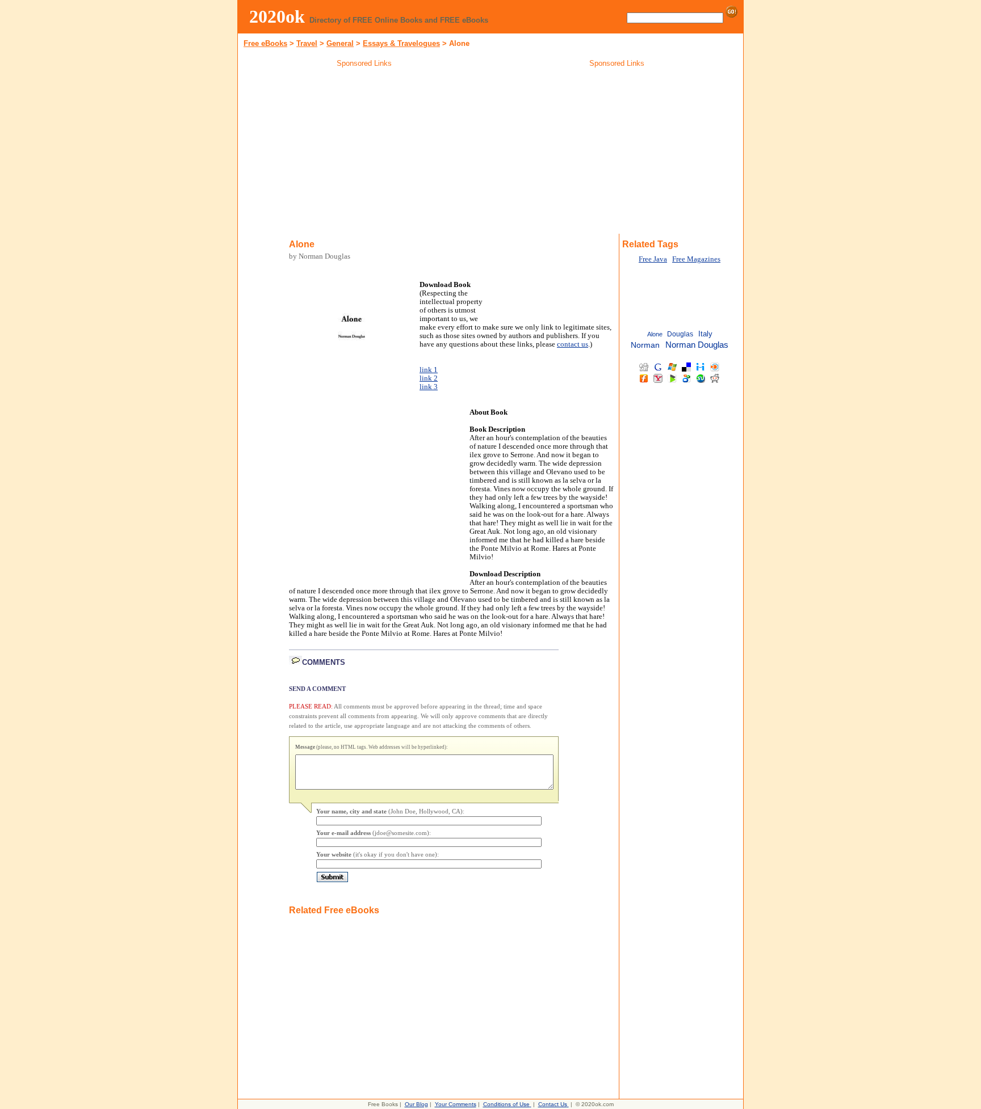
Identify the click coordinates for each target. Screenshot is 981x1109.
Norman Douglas (696, 344)
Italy (705, 334)
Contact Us (552, 1104)
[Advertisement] (364, 152)
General (340, 43)
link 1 (429, 370)
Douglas (680, 334)
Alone (655, 334)
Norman (645, 345)
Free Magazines (696, 259)
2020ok (277, 16)
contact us (572, 344)
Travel (306, 43)
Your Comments (455, 1104)
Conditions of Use (506, 1104)
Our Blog (416, 1104)
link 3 (429, 387)
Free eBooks (265, 43)
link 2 (429, 378)
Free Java (653, 259)
